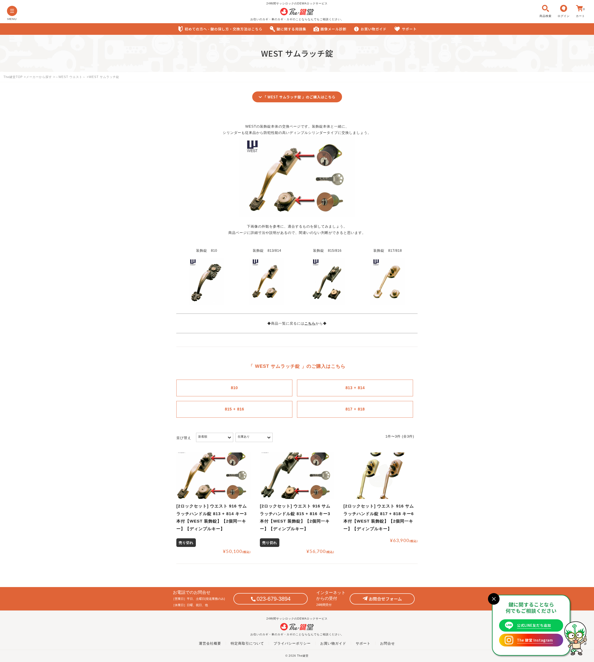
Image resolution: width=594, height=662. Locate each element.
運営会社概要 (210, 643)
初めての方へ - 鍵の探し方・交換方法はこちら (223, 28)
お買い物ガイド (374, 28)
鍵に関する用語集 (291, 28)
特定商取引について (247, 643)
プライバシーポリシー (292, 643)
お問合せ (387, 643)
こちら (310, 323)
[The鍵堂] (297, 14)
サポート (409, 28)
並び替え (183, 438)
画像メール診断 (333, 28)
